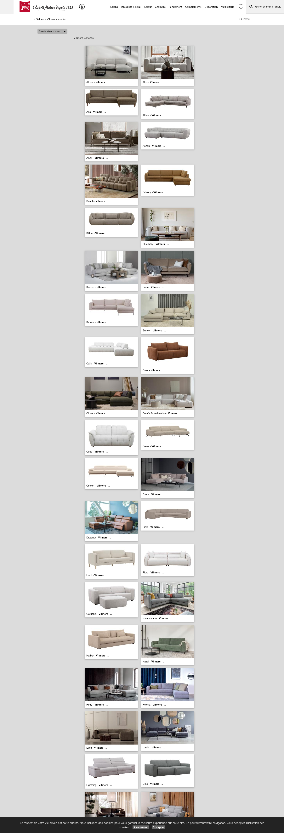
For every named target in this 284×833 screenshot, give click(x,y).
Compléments (193, 6)
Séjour (148, 6)
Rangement (175, 6)
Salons (114, 6)
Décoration (211, 6)
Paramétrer (141, 827)
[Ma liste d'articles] (241, 7)
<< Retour (244, 19)
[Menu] (7, 7)
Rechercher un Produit (267, 6)
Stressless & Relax (131, 6)
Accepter (158, 827)
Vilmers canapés (56, 19)
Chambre (160, 6)
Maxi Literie (227, 6)
